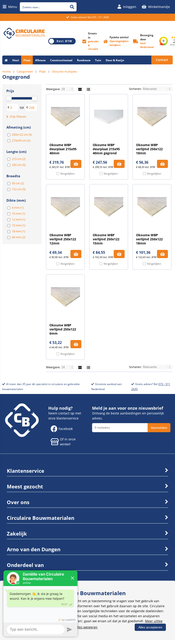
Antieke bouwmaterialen (56, 69)
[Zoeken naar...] (72, 6)
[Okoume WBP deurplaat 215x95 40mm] (65, 117)
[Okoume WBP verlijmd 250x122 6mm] (65, 297)
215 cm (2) (19, 159)
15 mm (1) (18, 225)
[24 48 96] (68, 89)
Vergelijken (67, 173)
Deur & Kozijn (115, 60)
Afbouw (40, 60)
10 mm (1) (18, 213)
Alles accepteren (150, 627)
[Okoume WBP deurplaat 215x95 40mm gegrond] (109, 117)
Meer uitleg (153, 621)
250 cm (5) (19, 165)
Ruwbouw (83, 60)
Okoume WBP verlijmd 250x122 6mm (62, 329)
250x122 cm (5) (22, 134)
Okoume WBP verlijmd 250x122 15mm (106, 239)
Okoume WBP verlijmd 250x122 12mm (62, 239)
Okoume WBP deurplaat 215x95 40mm (63, 149)
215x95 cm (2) (21, 140)
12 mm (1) (18, 219)
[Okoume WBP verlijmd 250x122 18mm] (152, 207)
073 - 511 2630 (100, 17)
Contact (162, 60)
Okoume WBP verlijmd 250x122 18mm (149, 239)
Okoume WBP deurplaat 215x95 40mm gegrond (106, 149)
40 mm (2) (18, 237)
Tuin (98, 60)
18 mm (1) (18, 231)
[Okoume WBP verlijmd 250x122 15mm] (109, 207)
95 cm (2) (18, 183)
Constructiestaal (61, 60)
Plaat (27, 60)
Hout (15, 60)
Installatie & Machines (20, 69)
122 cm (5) (19, 189)
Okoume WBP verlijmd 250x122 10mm (149, 149)
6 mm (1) (18, 208)
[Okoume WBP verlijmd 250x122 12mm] (65, 207)
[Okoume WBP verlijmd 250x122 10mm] (152, 117)
